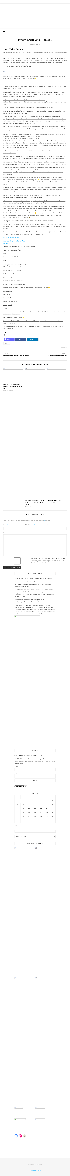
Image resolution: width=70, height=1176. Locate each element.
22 (47, 813)
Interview (7, 343)
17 (17, 813)
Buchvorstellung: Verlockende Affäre (14, 241)
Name (5, 525)
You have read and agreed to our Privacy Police (29, 755)
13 (35, 809)
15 (47, 809)
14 (41, 809)
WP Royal (39, 1164)
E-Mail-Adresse (30, 525)
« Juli (16, 825)
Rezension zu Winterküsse (11, 237)
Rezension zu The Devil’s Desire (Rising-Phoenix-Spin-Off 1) (12, 386)
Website (49, 525)
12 (29, 809)
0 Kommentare (63, 348)
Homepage (6, 243)
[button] (9, 339)
